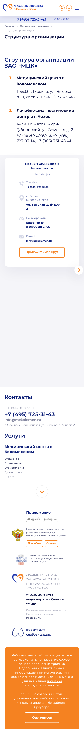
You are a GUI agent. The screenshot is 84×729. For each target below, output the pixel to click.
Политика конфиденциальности (46, 610)
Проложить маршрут (42, 252)
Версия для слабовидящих (38, 632)
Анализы (10, 477)
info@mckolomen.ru (39, 241)
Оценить (51, 543)
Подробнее (34, 543)
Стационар (12, 459)
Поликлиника (14, 463)
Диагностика (13, 472)
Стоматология (14, 468)
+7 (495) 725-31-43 (30, 19)
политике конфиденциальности (43, 683)
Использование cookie (40, 614)
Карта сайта (33, 618)
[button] (78, 270)
